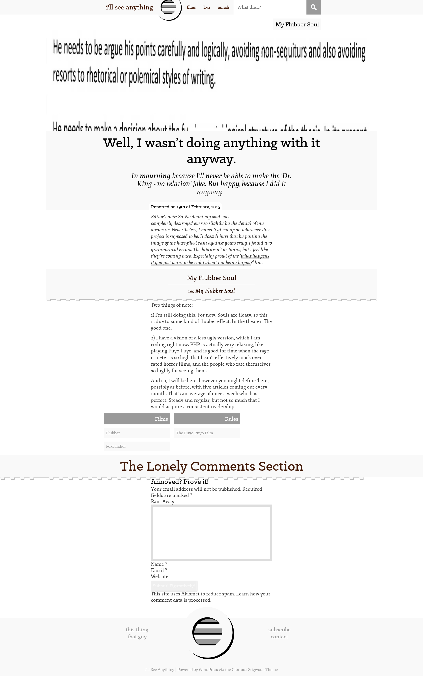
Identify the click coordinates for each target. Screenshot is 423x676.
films (191, 7)
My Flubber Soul (211, 277)
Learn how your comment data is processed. (210, 597)
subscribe (279, 629)
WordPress (208, 669)
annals (224, 7)
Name (159, 564)
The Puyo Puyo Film (194, 433)
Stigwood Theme (263, 669)
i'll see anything (129, 7)
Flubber (113, 433)
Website (159, 576)
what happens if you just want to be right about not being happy (210, 259)
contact (279, 636)
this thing (137, 629)
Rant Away (162, 501)
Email (159, 570)
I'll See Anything (160, 669)
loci (207, 7)
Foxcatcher (116, 446)
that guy (137, 636)
